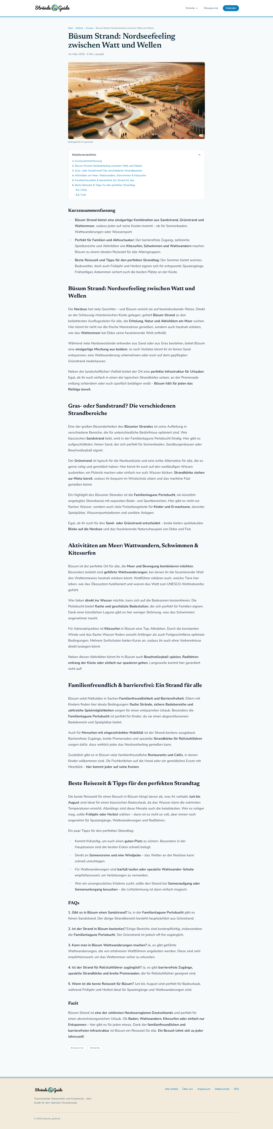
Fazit (83, 195)
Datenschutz (222, 1089)
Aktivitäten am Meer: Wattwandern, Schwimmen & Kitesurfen (110, 175)
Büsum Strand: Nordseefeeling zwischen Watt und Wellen (108, 166)
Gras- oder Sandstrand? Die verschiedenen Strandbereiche (108, 170)
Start (70, 28)
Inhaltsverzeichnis (84, 155)
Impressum (203, 1089)
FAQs (84, 190)
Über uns (187, 1089)
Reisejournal (211, 8)
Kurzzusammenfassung (88, 161)
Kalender (231, 8)
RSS (236, 1089)
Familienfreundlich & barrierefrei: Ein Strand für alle (104, 180)
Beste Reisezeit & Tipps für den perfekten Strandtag (105, 185)
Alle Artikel (171, 1089)
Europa (89, 28)
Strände (190, 8)
